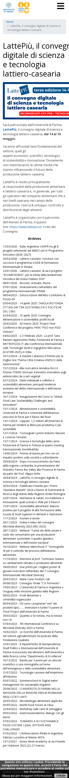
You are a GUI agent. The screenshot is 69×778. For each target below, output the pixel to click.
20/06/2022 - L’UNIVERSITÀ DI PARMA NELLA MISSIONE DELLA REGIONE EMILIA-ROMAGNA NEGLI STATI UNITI (32, 693)
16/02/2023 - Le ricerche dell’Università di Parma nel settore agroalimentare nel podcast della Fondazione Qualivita (33, 636)
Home (10, 22)
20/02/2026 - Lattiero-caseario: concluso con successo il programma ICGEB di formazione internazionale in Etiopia (31, 263)
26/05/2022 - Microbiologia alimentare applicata (32, 701)
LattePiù (9, 129)
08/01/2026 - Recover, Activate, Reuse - (27, 283)
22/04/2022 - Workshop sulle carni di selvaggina (32, 709)
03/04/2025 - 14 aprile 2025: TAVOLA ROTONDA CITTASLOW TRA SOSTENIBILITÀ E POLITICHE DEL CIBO (33, 307)
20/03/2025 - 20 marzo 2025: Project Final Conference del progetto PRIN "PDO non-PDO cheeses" (32, 327)
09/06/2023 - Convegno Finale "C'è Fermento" (31, 583)
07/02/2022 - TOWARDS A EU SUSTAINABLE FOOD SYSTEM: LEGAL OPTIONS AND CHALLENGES (30, 725)
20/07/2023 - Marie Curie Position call (26, 579)
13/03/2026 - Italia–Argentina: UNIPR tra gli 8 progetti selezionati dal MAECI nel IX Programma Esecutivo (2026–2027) (33, 250)
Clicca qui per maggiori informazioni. (27, 775)
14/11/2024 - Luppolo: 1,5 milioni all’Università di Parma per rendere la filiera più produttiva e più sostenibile (33, 425)
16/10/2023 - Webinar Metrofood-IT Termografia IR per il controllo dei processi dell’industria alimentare (33, 551)
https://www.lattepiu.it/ (25, 227)
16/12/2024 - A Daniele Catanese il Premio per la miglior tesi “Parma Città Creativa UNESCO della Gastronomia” (33, 360)
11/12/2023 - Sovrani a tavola (21, 518)
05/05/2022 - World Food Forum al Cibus (28, 705)
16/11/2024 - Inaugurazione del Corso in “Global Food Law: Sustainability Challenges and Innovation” (32, 400)
